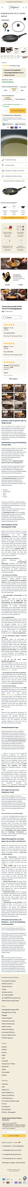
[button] (6, 66)
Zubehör (9, 784)
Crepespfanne (9, 864)
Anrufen (7, 285)
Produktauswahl (23, 86)
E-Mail (21, 285)
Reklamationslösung (7, 1029)
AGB (3, 1087)
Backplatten (5, 1066)
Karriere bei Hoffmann (8, 1032)
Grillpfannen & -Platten (8, 1064)
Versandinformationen (8, 1021)
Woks (3, 1058)
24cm (14, 90)
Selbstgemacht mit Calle (9, 1012)
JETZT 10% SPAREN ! (14, 1136)
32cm (22, 90)
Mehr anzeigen (13, 379)
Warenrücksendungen (8, 1024)
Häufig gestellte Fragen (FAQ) (10, 1009)
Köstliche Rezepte (7, 1018)
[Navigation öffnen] (2, 7)
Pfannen (4, 1052)
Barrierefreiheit (6, 1109)
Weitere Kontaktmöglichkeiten (10, 1000)
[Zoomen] (25, 19)
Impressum (5, 1084)
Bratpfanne (5, 211)
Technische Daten (9, 165)
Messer (4, 1069)
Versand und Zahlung (8, 1095)
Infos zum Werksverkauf (9, 1035)
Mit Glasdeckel (8, 99)
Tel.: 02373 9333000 (7, 995)
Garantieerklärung (7, 1098)
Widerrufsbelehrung (7, 1092)
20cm (5, 90)
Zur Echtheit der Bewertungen (10, 1101)
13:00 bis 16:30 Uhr (7, 986)
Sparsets (4, 1047)
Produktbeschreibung (10, 160)
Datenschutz (5, 1089)
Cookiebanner (6, 1106)
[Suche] (23, 7)
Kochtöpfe (5, 1061)
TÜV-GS (4, 1104)
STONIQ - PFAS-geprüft (9, 1112)
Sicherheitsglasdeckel (14, 211)
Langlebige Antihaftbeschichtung (13, 176)
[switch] (24, 1182)
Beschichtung (9, 670)
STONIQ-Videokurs (7, 1038)
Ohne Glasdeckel (20, 99)
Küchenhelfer (5, 1072)
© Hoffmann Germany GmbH (13, 1169)
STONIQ (4, 1049)
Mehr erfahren (7, 236)
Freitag (4, 989)
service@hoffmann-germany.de (11, 998)
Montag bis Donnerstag (8, 981)
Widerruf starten (6, 1026)
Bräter (4, 1055)
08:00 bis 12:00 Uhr (7, 984)
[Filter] (3, 317)
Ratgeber (4, 1015)
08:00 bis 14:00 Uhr (7, 992)
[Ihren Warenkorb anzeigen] (26, 7)
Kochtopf (23, 211)
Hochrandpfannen (10, 694)
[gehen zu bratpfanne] (5, 207)
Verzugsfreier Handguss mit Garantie (14, 170)
